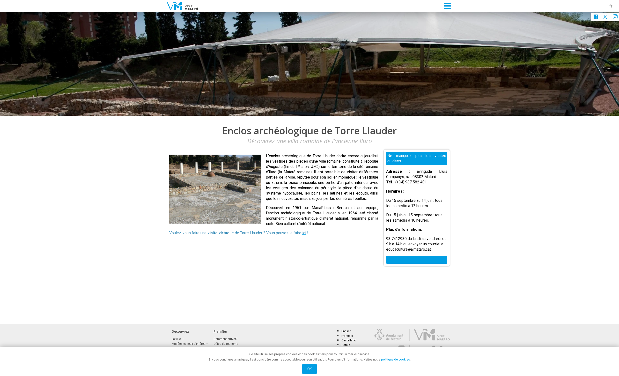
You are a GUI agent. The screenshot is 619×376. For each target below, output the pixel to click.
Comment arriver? (225, 339)
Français (347, 336)
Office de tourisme (226, 344)
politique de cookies (395, 359)
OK (309, 369)
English (346, 331)
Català (345, 345)
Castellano (348, 340)
